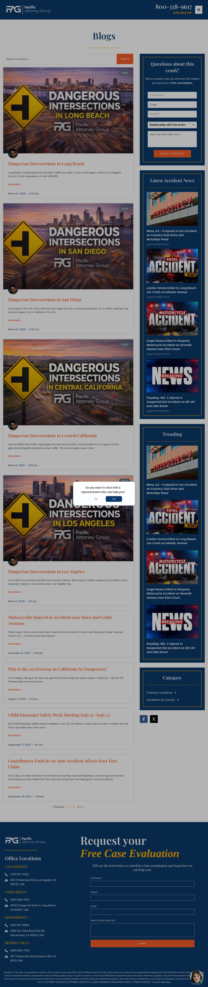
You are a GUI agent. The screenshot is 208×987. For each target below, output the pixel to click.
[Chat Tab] (104, 493)
